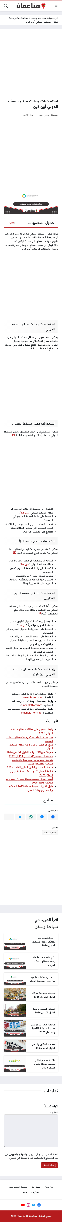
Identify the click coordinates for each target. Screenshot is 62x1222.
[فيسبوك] (53, 817)
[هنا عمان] (31, 6)
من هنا (25, 512)
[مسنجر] (42, 817)
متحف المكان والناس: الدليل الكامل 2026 (30, 767)
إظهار (11, 222)
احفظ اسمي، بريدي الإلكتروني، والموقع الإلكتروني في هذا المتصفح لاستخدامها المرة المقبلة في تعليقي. (31, 1156)
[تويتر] (20, 817)
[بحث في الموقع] (6, 5)
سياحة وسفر (38, 17)
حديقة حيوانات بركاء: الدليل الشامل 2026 (30, 752)
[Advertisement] (31, 63)
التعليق (54, 1112)
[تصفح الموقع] (56, 5)
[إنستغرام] (28, 1205)
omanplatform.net (32, 697)
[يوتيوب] (23, 1205)
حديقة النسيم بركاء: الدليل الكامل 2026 (31, 756)
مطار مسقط (50, 832)
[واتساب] (31, 817)
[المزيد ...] (9, 817)
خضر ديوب (44, 115)
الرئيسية (53, 17)
